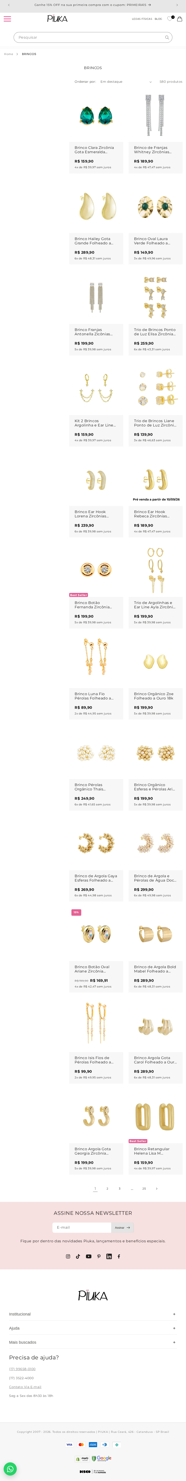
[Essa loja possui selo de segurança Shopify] (82, 1459)
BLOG (158, 18)
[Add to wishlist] (116, 95)
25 (144, 1188)
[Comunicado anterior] (9, 5)
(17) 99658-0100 (22, 1369)
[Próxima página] (157, 1189)
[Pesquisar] (167, 38)
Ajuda (92, 1328)
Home (8, 54)
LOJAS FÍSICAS (142, 18)
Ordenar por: (85, 82)
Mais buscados (92, 1342)
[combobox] (93, 37)
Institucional (92, 1314)
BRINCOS (29, 54)
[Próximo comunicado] (177, 5)
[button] (7, 19)
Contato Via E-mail (25, 1387)
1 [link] (95, 1188)
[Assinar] (122, 1228)
